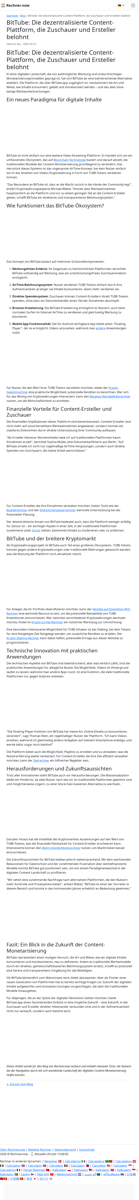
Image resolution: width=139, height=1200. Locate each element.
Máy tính (43, 1174)
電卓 (29, 1179)
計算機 (131, 1174)
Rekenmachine (67, 1174)
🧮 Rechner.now (15, 5)
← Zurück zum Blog (20, 1084)
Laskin (25, 1174)
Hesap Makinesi (34, 1170)
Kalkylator (7, 1174)
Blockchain (61, 160)
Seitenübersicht (65, 1150)
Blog (23, 15)
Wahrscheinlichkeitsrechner (61, 848)
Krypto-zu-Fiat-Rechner (47, 622)
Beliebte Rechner (39, 1150)
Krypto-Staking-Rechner (23, 638)
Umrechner (87, 1150)
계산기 (44, 1179)
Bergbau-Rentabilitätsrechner (110, 396)
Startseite (12, 15)
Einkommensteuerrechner (58, 510)
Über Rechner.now (12, 1150)
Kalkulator (59, 1170)
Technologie (77, 160)
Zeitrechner (41, 760)
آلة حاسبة (90, 1174)
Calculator (14, 1166)
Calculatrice (8, 1170)
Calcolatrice (73, 1161)
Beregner (51, 1161)
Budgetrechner (17, 510)
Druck (36, 530)
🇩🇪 (120, 5)
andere (101, 328)
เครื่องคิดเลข (111, 1174)
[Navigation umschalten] (133, 5)
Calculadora (96, 1161)
